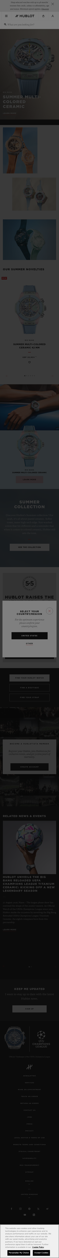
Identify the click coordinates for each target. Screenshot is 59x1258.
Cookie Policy (38, 1247)
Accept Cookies (41, 1253)
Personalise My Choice (19, 1253)
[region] (29, 1241)
